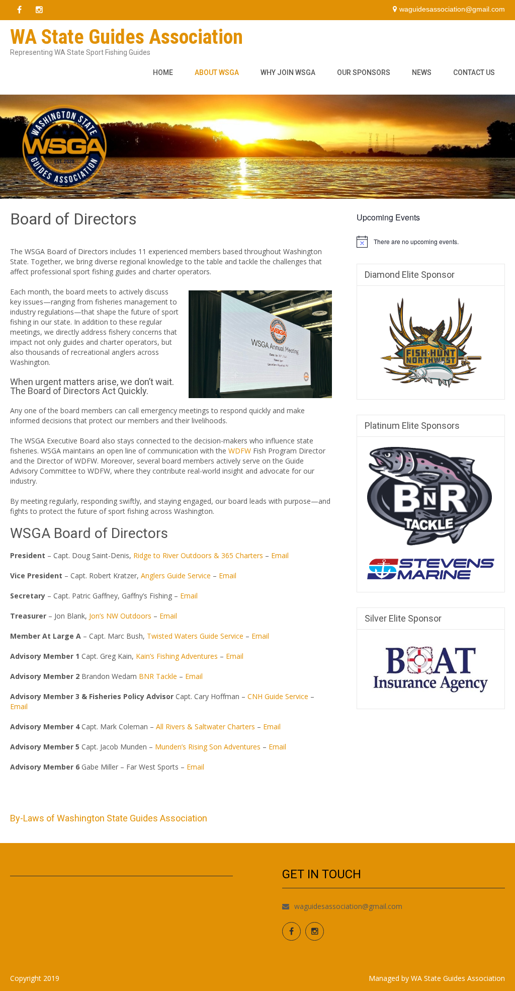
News (422, 72)
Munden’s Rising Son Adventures (208, 746)
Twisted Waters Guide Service (195, 636)
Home (163, 72)
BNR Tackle (158, 676)
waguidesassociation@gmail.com (348, 906)
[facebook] (19, 10)
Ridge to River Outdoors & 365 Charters (198, 555)
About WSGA (217, 72)
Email (280, 555)
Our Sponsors (363, 72)
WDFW (239, 450)
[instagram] (39, 10)
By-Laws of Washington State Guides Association (108, 818)
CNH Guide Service (277, 696)
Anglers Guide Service (176, 575)
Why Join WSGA (288, 72)
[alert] (431, 242)
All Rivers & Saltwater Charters (205, 726)
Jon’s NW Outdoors (120, 616)
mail (191, 595)
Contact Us (474, 72)
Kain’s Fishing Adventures (177, 656)
